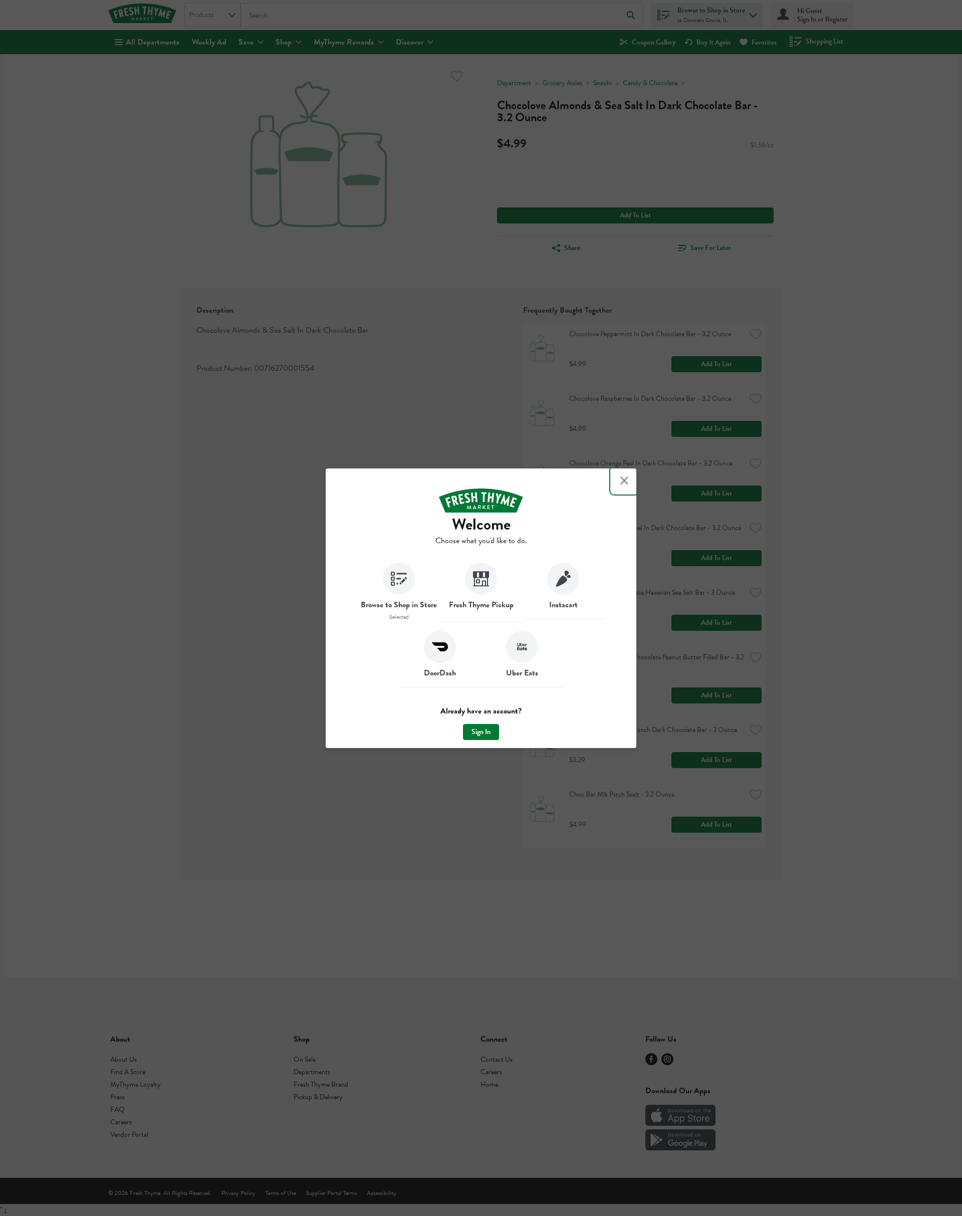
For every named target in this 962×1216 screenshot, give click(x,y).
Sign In (481, 731)
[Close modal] (624, 480)
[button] (399, 593)
